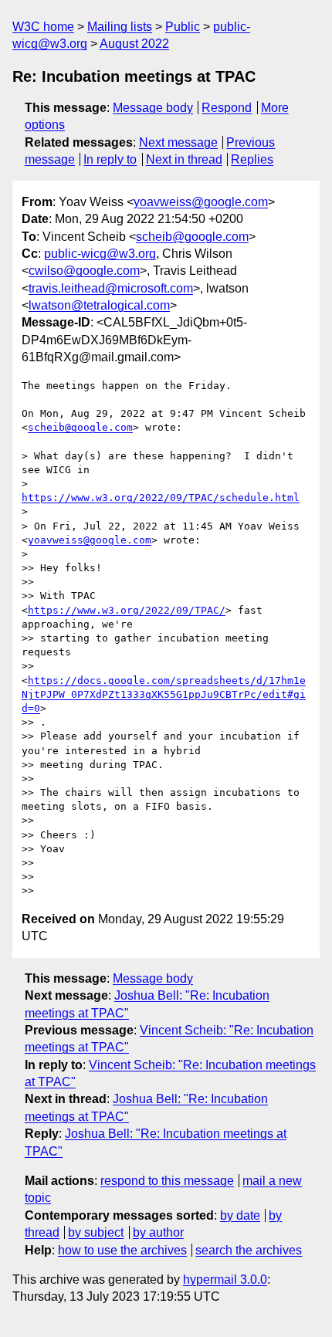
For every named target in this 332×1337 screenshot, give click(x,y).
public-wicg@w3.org (100, 253)
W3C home (43, 26)
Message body (153, 107)
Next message (178, 142)
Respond (227, 107)
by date (240, 1215)
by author (158, 1232)
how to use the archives (122, 1250)
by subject (96, 1232)
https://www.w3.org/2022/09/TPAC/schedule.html (161, 497)
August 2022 (134, 43)
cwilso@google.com (84, 270)
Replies (252, 159)
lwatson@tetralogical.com (99, 305)
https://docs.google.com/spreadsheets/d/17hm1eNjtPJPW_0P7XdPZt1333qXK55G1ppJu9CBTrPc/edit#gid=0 (164, 694)
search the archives (248, 1250)
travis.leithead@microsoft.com (111, 288)
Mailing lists (119, 26)
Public (182, 26)
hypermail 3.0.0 (225, 1279)
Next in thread (184, 159)
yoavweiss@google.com (201, 201)
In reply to (110, 159)
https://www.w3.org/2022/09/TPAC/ (126, 610)
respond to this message (167, 1180)
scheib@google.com (192, 236)
